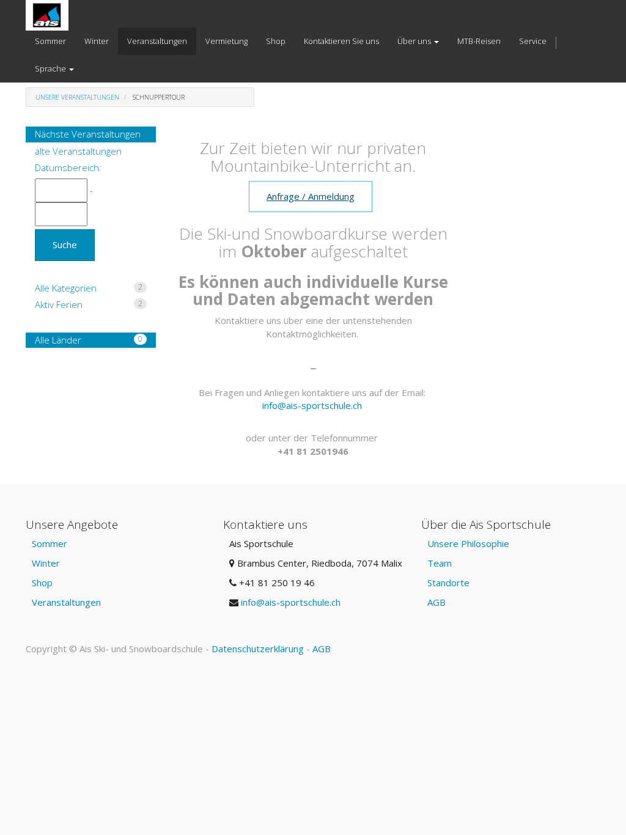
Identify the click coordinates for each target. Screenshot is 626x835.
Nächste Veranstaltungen (88, 134)
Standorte (448, 582)
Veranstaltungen (66, 602)
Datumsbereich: (68, 167)
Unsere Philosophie (468, 543)
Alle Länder (88, 340)
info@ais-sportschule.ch (312, 405)
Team (439, 563)
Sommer (49, 543)
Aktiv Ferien (88, 304)
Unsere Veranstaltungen (77, 97)
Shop (42, 582)
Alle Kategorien (88, 288)
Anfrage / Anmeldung (311, 196)
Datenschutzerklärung (258, 648)
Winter (46, 563)
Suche (65, 244)
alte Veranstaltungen (78, 151)
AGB (436, 602)
